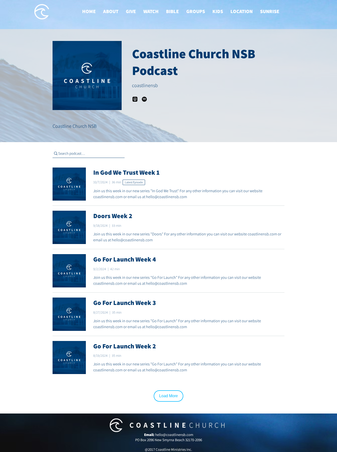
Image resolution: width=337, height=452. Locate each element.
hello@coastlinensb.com (174, 434)
